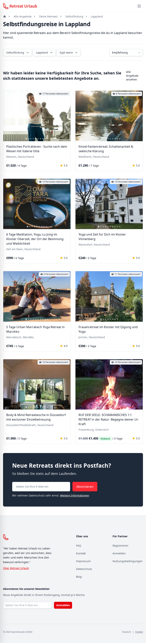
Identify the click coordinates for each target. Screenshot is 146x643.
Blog (79, 576)
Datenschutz (84, 569)
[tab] (26, 138)
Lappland (97, 16)
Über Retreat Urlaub (16, 568)
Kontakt (81, 553)
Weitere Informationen (74, 495)
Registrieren (120, 545)
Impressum (83, 561)
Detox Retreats (48, 16)
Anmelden (119, 553)
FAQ (78, 545)
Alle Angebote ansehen (132, 75)
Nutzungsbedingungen (128, 561)
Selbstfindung (74, 16)
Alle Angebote (23, 16)
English (139, 632)
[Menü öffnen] (139, 6)
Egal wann (66, 52)
